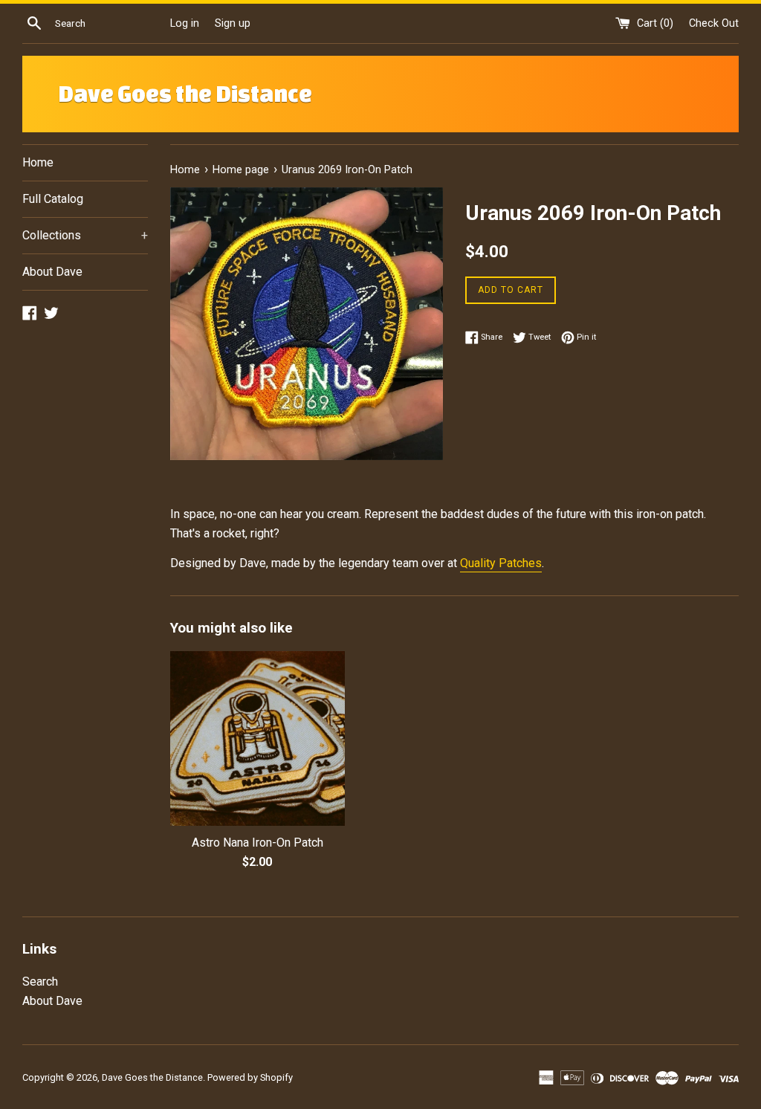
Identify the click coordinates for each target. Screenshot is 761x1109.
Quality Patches (501, 563)
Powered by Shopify (250, 1077)
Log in (184, 23)
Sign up (232, 23)
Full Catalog (52, 199)
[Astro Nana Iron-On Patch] (257, 738)
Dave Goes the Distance (185, 93)
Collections (85, 235)
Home (38, 162)
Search (40, 981)
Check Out (714, 23)
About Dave (52, 272)
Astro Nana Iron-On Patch (257, 842)
